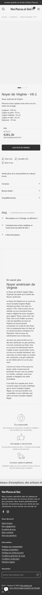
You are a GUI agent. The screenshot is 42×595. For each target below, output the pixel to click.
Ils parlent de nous (9, 529)
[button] (3, 9)
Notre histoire (7, 523)
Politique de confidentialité (12, 547)
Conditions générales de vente (13, 556)
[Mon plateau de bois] (21, 9)
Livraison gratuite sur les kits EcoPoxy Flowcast (21, 2)
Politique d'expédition (10, 550)
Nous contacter (7, 532)
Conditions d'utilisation (10, 559)
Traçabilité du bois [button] (9, 198)
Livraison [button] (5, 184)
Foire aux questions (9, 535)
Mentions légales (8, 562)
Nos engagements (9, 526)
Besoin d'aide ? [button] (7, 191)
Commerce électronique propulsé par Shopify (22, 588)
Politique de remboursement (12, 553)
